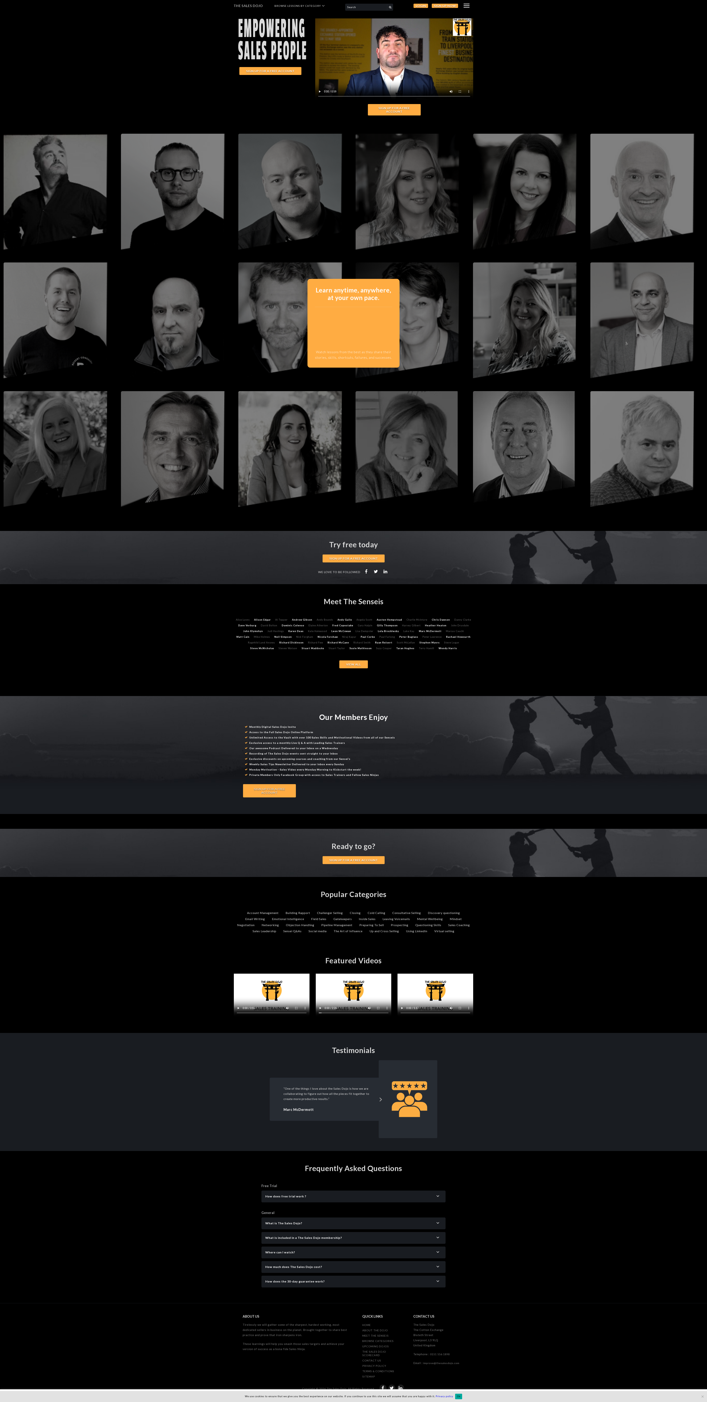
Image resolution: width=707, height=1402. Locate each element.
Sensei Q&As (292, 931)
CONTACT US (371, 1360)
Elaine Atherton (318, 625)
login (421, 6)
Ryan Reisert (383, 642)
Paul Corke (368, 636)
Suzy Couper (384, 648)
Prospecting (399, 925)
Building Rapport (298, 913)
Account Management (263, 913)
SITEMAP (368, 1376)
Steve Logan (451, 642)
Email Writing (255, 919)
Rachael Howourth (458, 636)
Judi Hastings (275, 631)
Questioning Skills (428, 925)
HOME (366, 1324)
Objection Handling (300, 925)
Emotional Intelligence (288, 919)
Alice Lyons (243, 619)
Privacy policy (444, 1396)
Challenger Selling (330, 913)
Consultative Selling (406, 913)
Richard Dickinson (291, 642)
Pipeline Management (336, 925)
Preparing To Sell (371, 925)
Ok (458, 1396)
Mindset (456, 919)
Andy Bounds (325, 619)
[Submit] (390, 7)
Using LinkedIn (416, 931)
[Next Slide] (381, 1099)
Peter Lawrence (432, 636)
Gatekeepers (342, 919)
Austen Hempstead (389, 619)
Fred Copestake (342, 625)
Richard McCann (338, 642)
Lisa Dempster (364, 631)
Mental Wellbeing (430, 919)
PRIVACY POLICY (374, 1365)
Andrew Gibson (302, 619)
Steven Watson (288, 648)
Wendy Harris (448, 648)
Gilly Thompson (387, 625)
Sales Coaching (459, 925)
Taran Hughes (405, 648)
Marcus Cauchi (455, 631)
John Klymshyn (253, 631)
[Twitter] (375, 571)
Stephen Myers (429, 642)
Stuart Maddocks (313, 648)
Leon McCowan (341, 631)
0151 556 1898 (440, 1354)
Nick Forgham (304, 636)
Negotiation (246, 925)
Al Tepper (281, 619)
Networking (270, 925)
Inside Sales (367, 919)
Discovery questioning (444, 913)
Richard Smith (362, 642)
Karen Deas (296, 631)
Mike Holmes (262, 636)
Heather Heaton (435, 625)
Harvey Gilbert (411, 625)
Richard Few (315, 642)
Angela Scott (364, 619)
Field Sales (318, 919)
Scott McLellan (406, 642)
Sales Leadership (264, 931)
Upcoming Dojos (375, 1346)
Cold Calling (376, 913)
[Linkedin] (385, 571)
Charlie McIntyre (417, 619)
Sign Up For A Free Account (394, 109)
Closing (355, 913)
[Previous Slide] (278, 1099)
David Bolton (269, 625)
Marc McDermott (430, 631)
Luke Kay (408, 631)
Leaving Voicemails (396, 919)
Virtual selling (444, 931)
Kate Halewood (317, 631)
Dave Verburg (247, 625)
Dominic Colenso (293, 625)
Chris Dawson (441, 619)
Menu (466, 5)
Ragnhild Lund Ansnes (261, 642)
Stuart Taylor (337, 648)
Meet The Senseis (375, 1335)
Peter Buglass (408, 636)
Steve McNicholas (262, 648)
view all (353, 664)
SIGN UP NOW (445, 6)
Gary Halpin (365, 625)
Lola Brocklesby (388, 631)
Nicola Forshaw (328, 636)
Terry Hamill (426, 648)
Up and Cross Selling (384, 931)
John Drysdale (460, 625)
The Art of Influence (348, 931)
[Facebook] (366, 571)
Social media (318, 931)
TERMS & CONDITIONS (378, 1371)
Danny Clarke (462, 619)
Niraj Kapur (349, 636)
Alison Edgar (262, 619)
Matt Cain (242, 636)
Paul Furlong (387, 636)
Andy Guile (344, 619)
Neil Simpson (283, 636)
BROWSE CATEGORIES (378, 1341)
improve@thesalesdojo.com (441, 1363)
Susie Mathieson (360, 648)
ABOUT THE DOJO (375, 1330)
